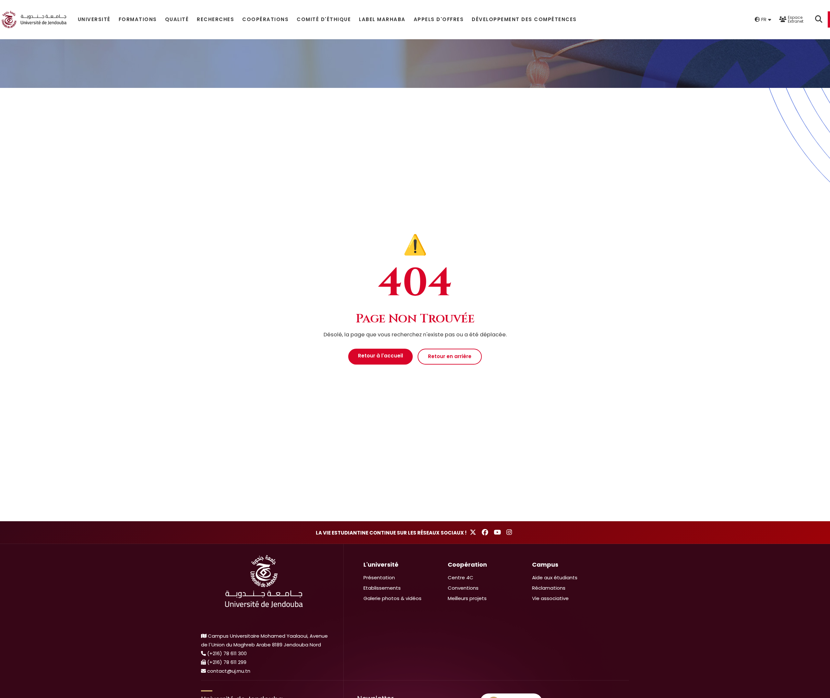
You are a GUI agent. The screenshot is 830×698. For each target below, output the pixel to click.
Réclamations (548, 587)
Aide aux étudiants (554, 577)
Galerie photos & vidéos (392, 598)
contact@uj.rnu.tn (228, 671)
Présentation (379, 577)
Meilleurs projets (467, 598)
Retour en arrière (449, 356)
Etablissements (382, 587)
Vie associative (550, 598)
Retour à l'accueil (380, 355)
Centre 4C (460, 577)
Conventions (463, 587)
